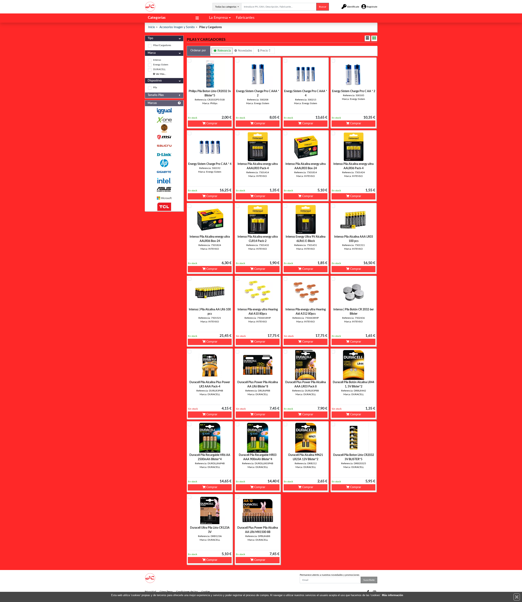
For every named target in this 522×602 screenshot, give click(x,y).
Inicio (151, 27)
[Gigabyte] (164, 172)
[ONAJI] (164, 128)
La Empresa (218, 18)
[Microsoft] (164, 198)
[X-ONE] (164, 119)
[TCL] (164, 206)
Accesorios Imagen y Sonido (177, 27)
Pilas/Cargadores (162, 45)
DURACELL (159, 69)
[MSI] (164, 137)
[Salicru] (164, 145)
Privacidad (150, 591)
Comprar (211, 123)
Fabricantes (245, 18)
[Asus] (164, 189)
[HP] (164, 163)
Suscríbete (369, 580)
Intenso (157, 60)
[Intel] (164, 180)
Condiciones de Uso (187, 591)
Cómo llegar (166, 591)
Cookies (205, 591)
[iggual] (164, 110)
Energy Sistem (160, 64)
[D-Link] (164, 154)
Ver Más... (160, 74)
